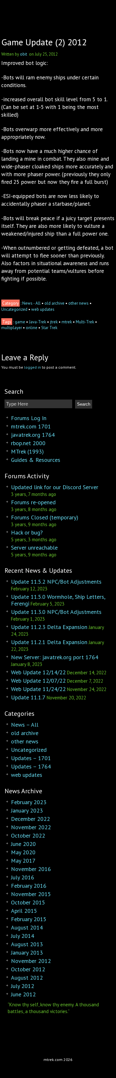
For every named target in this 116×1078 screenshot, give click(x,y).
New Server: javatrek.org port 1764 (54, 657)
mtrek (67, 322)
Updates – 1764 (31, 766)
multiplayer (11, 327)
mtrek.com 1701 (31, 426)
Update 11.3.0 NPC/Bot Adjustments (56, 611)
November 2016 (31, 869)
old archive (54, 303)
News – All (24, 724)
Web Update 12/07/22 (38, 680)
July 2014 (22, 935)
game (20, 322)
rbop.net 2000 (28, 443)
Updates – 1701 (31, 758)
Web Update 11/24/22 (38, 689)
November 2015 (31, 894)
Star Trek (49, 327)
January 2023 (27, 810)
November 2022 (31, 827)
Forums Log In (28, 418)
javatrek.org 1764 (33, 434)
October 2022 (28, 835)
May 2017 (23, 860)
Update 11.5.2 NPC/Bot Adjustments (56, 581)
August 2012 (27, 977)
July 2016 (22, 877)
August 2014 (27, 927)
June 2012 (23, 994)
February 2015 (28, 919)
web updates (42, 309)
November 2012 (31, 961)
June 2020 (23, 844)
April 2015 (24, 910)
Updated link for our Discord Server (54, 487)
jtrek (54, 322)
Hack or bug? (27, 532)
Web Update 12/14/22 (38, 672)
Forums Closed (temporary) (44, 517)
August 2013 (27, 944)
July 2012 (22, 986)
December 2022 (30, 818)
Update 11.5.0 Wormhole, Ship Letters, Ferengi (58, 600)
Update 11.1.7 (28, 697)
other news (78, 303)
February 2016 (28, 885)
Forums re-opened (33, 502)
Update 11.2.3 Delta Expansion (49, 627)
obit (23, 54)
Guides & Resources (35, 459)
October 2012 (28, 969)
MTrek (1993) (27, 451)
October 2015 (28, 902)
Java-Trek (37, 322)
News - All (31, 303)
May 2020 (23, 852)
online (31, 327)
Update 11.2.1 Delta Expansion (49, 642)
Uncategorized (14, 309)
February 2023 (28, 802)
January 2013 (27, 952)
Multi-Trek (85, 322)
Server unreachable (34, 547)
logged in (32, 367)
